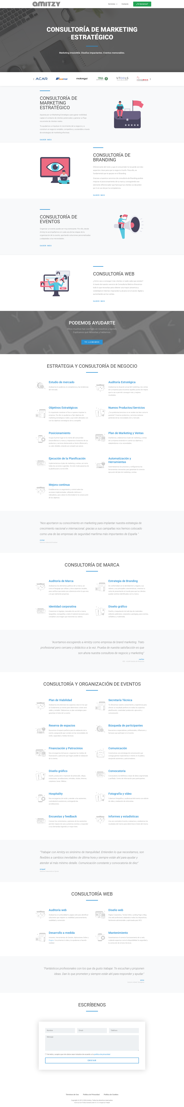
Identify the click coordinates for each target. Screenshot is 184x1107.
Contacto (125, 4)
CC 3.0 (97, 1102)
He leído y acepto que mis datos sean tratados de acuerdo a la (78, 1054)
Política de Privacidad (91, 1095)
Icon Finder (82, 1102)
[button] (33, 79)
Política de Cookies (111, 1095)
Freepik (108, 1102)
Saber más (46, 140)
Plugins (51, 940)
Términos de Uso (72, 1095)
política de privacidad (102, 1054)
